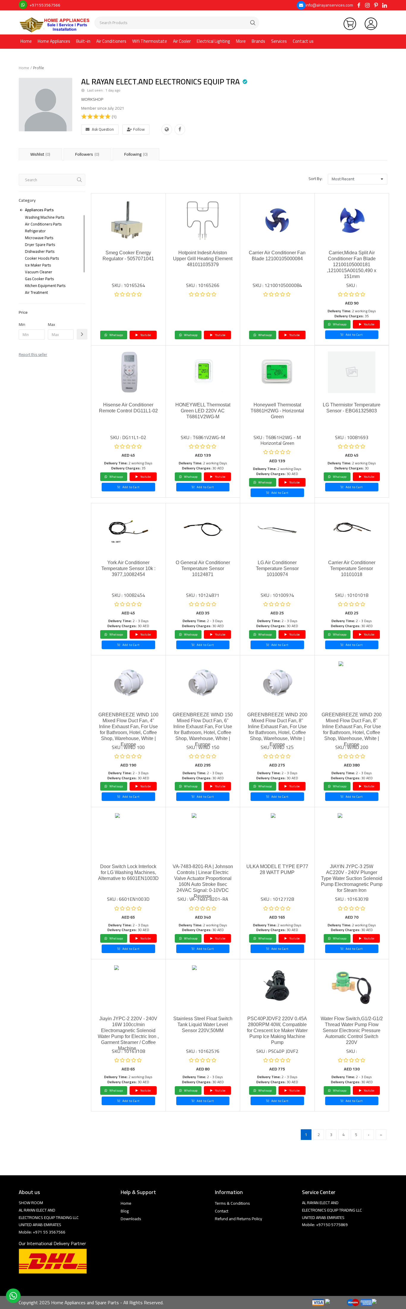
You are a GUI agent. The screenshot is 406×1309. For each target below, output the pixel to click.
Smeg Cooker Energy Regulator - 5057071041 (128, 255)
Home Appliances (54, 41)
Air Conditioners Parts (43, 224)
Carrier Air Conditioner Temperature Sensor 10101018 (351, 568)
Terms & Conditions (232, 1203)
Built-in (83, 41)
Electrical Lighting (213, 41)
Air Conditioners (111, 41)
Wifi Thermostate (149, 41)
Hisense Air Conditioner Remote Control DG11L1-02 (128, 407)
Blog (125, 1211)
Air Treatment (36, 292)
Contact (221, 1211)
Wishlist (40, 154)
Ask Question (103, 129)
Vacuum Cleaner (38, 272)
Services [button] (279, 41)
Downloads (131, 1219)
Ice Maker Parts (38, 265)
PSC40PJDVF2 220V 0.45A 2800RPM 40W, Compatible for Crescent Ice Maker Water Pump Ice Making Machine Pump (277, 1030)
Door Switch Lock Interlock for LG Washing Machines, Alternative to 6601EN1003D (128, 872)
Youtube (145, 335)
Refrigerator (35, 231)
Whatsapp (116, 335)
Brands (258, 41)
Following (136, 154)
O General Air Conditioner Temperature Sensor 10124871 (203, 568)
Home (26, 41)
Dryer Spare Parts (40, 244)
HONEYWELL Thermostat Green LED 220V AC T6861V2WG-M (202, 410)
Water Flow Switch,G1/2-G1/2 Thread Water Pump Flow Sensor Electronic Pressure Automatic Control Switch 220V (352, 1030)
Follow (139, 129)
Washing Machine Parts (44, 217)
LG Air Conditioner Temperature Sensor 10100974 (277, 568)
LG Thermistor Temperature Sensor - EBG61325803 (351, 407)
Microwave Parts (39, 237)
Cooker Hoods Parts (42, 258)
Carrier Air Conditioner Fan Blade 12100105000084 (277, 255)
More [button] (241, 41)
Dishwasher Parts (39, 251)
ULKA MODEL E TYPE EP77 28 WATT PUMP (277, 869)
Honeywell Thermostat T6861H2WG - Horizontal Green (277, 410)
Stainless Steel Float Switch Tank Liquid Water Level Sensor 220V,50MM (202, 1024)
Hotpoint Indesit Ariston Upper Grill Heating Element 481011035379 (202, 258)
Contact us (303, 41)
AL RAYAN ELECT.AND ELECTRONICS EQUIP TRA (160, 81)
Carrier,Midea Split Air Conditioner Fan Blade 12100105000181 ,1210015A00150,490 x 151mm (351, 264)
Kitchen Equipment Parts (45, 285)
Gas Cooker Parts (39, 278)
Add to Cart (354, 334)
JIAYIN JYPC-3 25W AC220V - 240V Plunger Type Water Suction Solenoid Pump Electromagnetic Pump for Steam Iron (352, 878)
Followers (87, 154)
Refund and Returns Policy (238, 1219)
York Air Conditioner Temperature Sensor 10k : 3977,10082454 (128, 568)
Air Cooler (182, 41)
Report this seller (33, 354)
